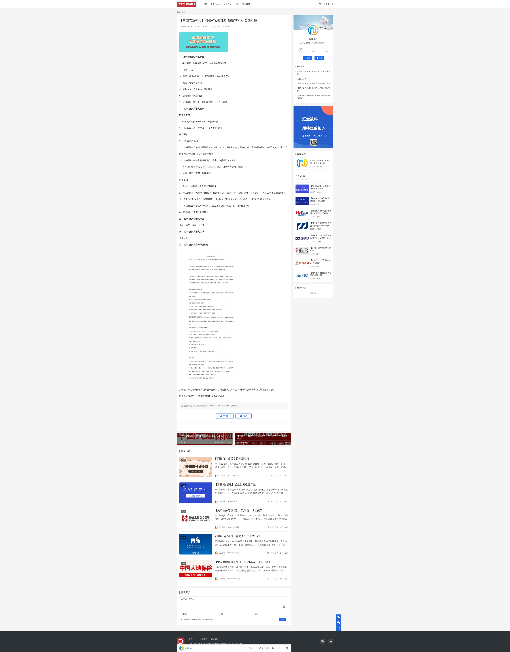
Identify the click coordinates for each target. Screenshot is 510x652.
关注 (308, 58)
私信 (320, 58)
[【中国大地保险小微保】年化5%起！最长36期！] (195, 570)
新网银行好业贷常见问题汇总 (232, 458)
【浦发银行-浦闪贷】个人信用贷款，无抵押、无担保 (320, 238)
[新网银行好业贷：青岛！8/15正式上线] (195, 544)
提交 (282, 619)
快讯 (237, 4)
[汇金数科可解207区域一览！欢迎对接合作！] (302, 163)
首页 (205, 4)
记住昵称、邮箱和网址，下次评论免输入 (199, 619)
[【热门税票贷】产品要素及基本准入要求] (302, 189)
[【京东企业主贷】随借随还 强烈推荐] (302, 263)
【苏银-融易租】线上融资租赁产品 (235, 484)
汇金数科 (183, 26)
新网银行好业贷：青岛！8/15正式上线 (237, 536)
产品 (215, 26)
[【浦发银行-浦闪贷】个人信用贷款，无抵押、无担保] (302, 238)
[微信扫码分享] (273, 648)
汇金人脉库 (301, 79)
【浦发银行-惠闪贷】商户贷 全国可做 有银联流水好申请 (320, 225)
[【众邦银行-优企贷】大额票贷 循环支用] (302, 275)
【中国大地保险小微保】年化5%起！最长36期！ (243, 562)
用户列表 (215, 639)
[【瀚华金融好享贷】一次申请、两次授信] (195, 518)
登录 (325, 4)
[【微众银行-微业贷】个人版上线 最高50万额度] (302, 213)
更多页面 (246, 4)
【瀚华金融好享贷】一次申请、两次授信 (238, 510)
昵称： (185, 614)
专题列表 (227, 4)
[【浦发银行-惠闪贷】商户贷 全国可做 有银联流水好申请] (302, 226)
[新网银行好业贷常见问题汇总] (195, 467)
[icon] (322, 641)
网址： (258, 614)
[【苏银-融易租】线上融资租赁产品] (195, 492)
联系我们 (192, 639)
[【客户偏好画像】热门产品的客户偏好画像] (302, 201)
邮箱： (221, 614)
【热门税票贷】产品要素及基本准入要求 (314, 83)
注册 (331, 4)
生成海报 (265, 648)
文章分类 (214, 4)
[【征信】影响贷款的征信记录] (302, 251)
